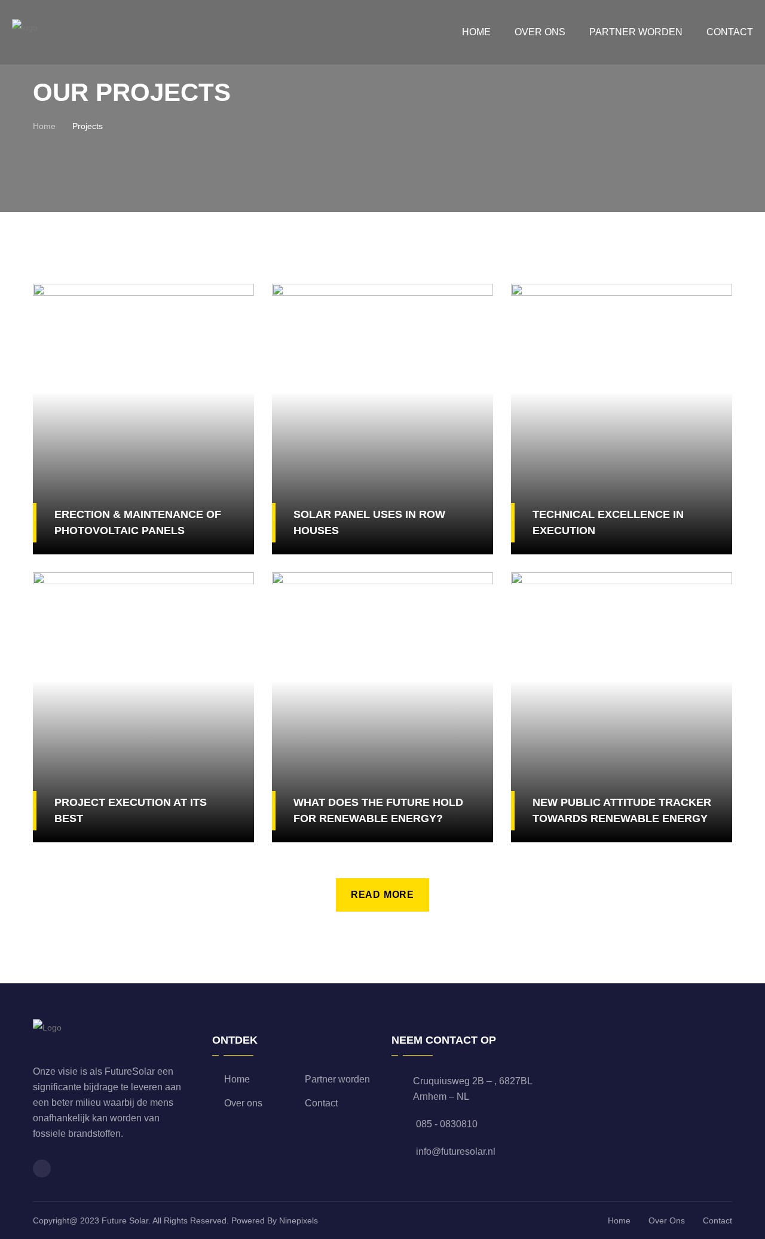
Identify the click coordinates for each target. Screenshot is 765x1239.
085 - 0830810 (447, 1124)
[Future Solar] (25, 31)
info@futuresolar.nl (455, 1151)
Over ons (540, 32)
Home (476, 32)
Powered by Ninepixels (274, 1220)
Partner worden (636, 32)
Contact (729, 32)
